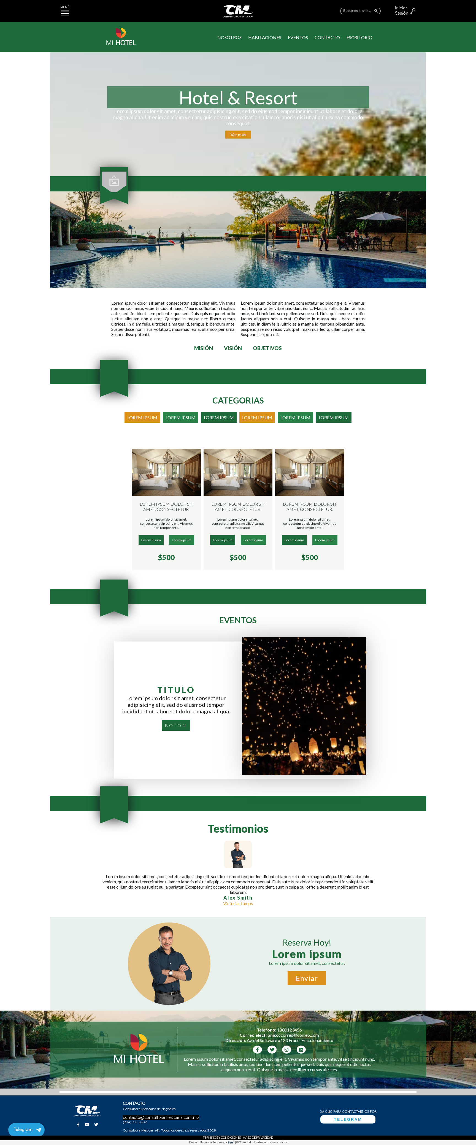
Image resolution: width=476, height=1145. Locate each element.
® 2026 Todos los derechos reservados (261, 1142)
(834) (127, 1122)
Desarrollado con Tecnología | (212, 1142)
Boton (176, 725)
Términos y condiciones (222, 1137)
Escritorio (359, 37)
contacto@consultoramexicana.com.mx (161, 1117)
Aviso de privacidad (258, 1137)
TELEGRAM (348, 1119)
